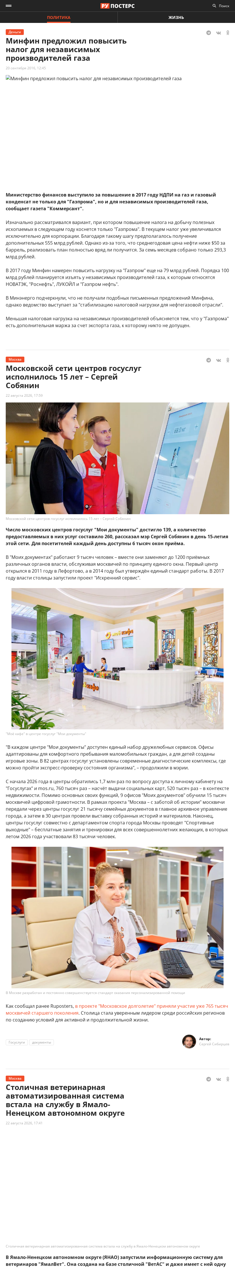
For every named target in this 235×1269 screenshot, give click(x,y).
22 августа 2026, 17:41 (24, 1123)
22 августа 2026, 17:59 (24, 395)
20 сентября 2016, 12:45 (26, 68)
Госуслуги (17, 1042)
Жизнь (176, 17)
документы (41, 1042)
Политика (58, 17)
